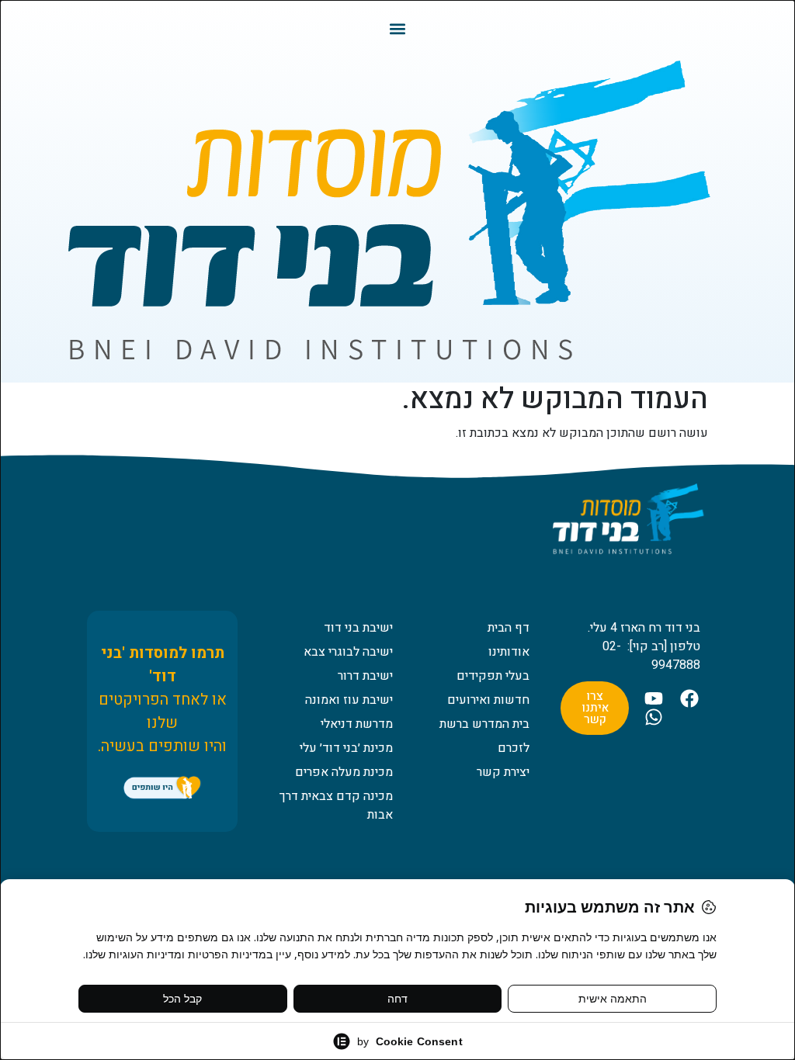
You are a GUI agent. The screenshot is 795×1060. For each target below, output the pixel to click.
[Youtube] (653, 698)
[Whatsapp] (653, 717)
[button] (398, 28)
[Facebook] (689, 698)
